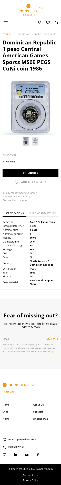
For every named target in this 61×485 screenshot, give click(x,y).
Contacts (38, 411)
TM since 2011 (30, 11)
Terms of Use (30, 475)
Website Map (40, 418)
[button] (5, 113)
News (6, 418)
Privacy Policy (30, 480)
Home (6, 404)
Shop (5, 411)
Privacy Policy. (47, 351)
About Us (38, 404)
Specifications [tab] (14, 213)
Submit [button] (52, 339)
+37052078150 (16, 447)
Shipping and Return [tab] (42, 213)
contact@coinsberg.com (22, 439)
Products (8, 34)
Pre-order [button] (30, 173)
